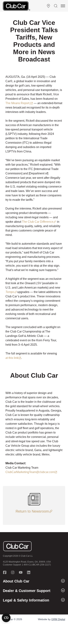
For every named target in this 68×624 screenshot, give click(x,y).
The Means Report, (17, 103)
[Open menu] (63, 6)
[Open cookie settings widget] (6, 617)
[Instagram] (13, 572)
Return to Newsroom (32, 511)
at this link (11, 357)
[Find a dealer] (48, 6)
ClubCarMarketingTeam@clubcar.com (29, 472)
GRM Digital (58, 619)
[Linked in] (28, 572)
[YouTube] (20, 572)
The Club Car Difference (37, 221)
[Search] (55, 6)
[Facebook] (5, 572)
